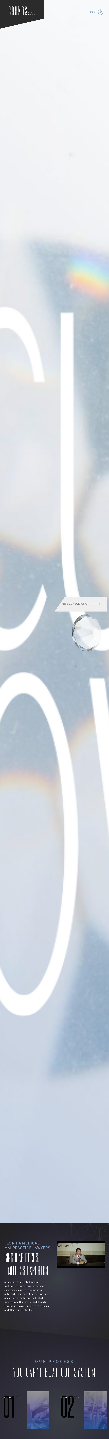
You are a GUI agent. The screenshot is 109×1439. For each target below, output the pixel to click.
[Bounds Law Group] (22, 7)
